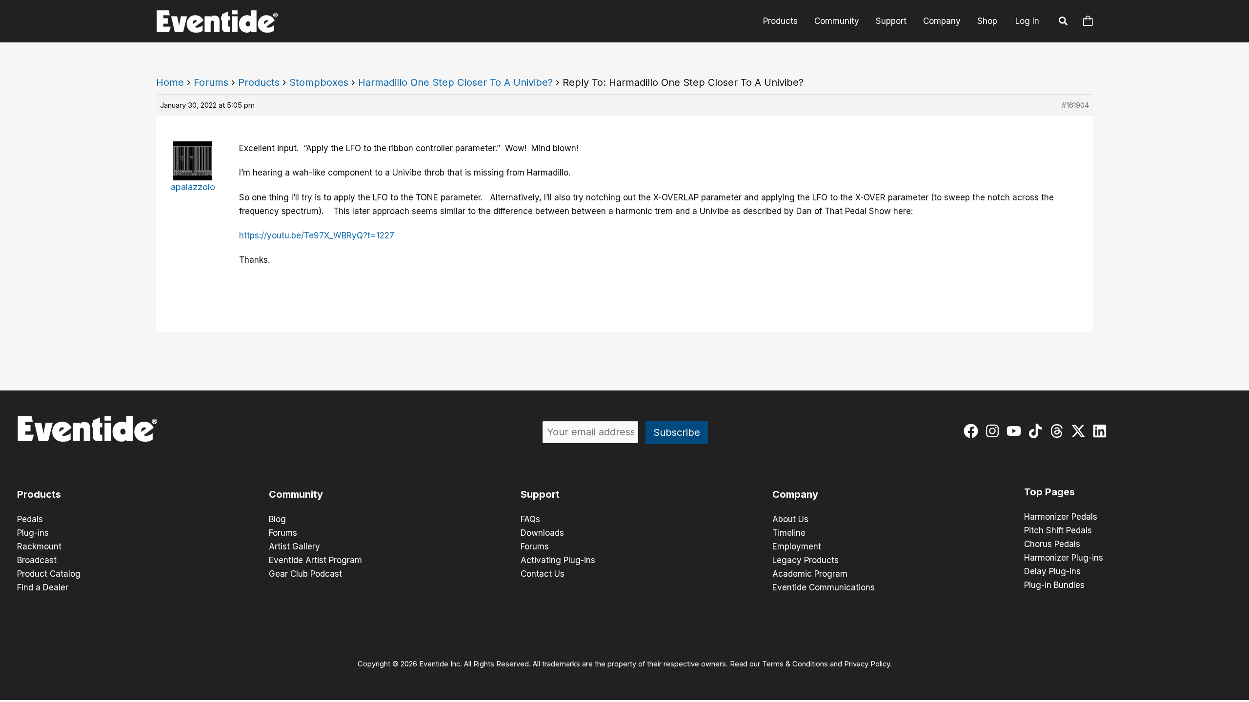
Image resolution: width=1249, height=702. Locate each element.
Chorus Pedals (1052, 544)
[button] (1063, 22)
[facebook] (973, 431)
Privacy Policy (867, 664)
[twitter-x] (1080, 431)
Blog (277, 519)
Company (942, 21)
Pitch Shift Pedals (1058, 530)
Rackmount (39, 546)
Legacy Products (805, 560)
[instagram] (994, 431)
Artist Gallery (294, 546)
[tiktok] (1037, 431)
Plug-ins (33, 533)
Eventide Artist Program (315, 560)
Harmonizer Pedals (1060, 517)
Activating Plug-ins (558, 560)
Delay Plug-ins (1052, 571)
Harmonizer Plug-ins (1063, 558)
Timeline (789, 533)
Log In (1027, 21)
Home (170, 82)
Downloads (542, 533)
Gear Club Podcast (305, 574)
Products (780, 21)
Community (836, 21)
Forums (211, 82)
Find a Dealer (42, 587)
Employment (796, 546)
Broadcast (37, 560)
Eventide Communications (823, 587)
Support (891, 21)
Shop (987, 21)
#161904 (1075, 105)
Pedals (30, 519)
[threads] (1058, 431)
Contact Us (542, 574)
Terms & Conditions (795, 664)
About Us (790, 519)
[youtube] (1016, 431)
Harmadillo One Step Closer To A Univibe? (455, 82)
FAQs (530, 519)
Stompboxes (318, 82)
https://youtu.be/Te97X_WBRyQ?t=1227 (316, 235)
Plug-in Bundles (1054, 585)
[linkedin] (1101, 431)
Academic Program (809, 574)
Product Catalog (49, 574)
